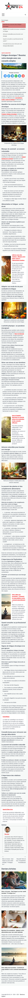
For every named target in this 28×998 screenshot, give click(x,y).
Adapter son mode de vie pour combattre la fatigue (14, 30)
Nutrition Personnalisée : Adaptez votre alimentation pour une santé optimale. (12, 931)
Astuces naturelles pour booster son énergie (13, 35)
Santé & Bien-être (5, 53)
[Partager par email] (23, 75)
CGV (18, 994)
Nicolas (6, 834)
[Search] (25, 15)
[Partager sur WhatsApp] (15, 75)
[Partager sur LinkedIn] (12, 75)
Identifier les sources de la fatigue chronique (12, 25)
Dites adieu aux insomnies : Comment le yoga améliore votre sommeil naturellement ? (14, 969)
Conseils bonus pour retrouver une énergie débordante (12, 45)
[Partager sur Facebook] (5, 75)
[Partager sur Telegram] (19, 75)
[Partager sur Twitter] (8, 75)
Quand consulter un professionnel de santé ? (13, 40)
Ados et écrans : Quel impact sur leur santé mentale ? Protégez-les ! (13, 892)
